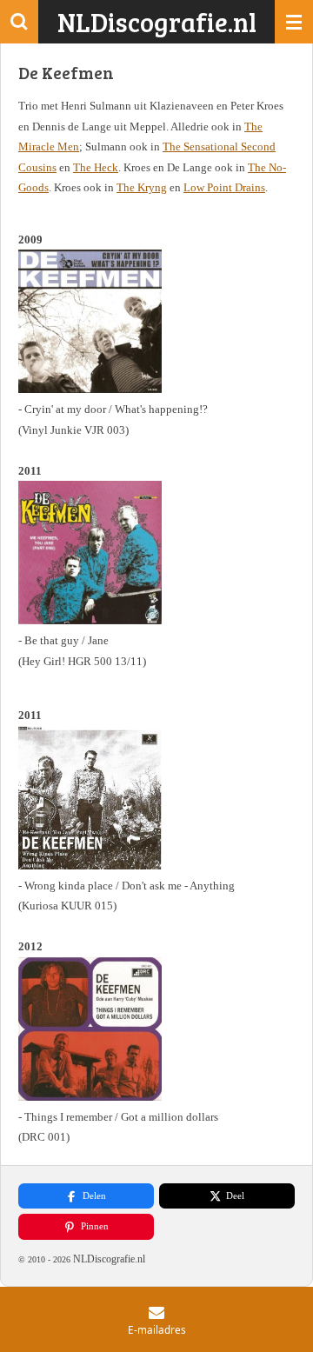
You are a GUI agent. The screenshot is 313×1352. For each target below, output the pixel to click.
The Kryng (142, 187)
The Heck (95, 167)
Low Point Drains (224, 187)
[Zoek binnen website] (19, 21)
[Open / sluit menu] (294, 21)
